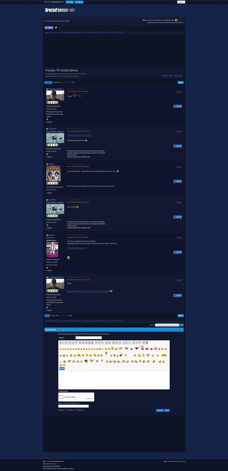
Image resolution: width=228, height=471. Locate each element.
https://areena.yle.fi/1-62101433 (79, 135)
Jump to (151, 325)
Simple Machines (59, 461)
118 (65, 82)
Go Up (47, 315)
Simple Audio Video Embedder (51, 466)
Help (165, 461)
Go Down (48, 82)
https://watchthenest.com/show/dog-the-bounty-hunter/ (88, 291)
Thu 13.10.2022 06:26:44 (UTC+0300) (78, 166)
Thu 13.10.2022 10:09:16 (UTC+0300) (78, 202)
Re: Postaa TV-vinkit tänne (76, 89)
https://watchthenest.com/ (77, 248)
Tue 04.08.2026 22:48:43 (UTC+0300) (78, 237)
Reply (181, 82)
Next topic (178, 76)
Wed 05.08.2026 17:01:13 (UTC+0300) (78, 280)
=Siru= (51, 164)
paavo (51, 235)
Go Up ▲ (182, 461)
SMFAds (45, 463)
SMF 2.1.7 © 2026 (48, 461)
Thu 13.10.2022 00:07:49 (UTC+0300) (78, 131)
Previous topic (167, 76)
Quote (179, 106)
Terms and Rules (173, 461)
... (63, 82)
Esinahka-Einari (55, 89)
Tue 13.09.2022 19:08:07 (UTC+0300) (78, 91)
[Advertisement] (114, 51)
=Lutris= (52, 128)
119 (69, 82)
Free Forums (53, 463)
